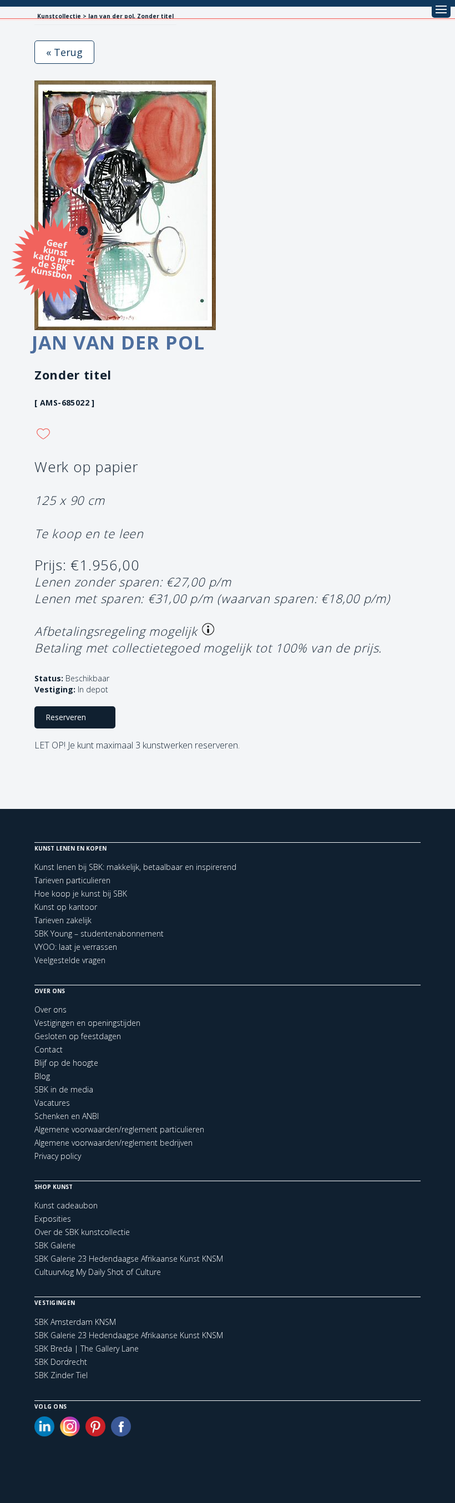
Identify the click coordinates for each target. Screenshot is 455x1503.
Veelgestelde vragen (69, 960)
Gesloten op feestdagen (77, 1036)
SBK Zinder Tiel (61, 1375)
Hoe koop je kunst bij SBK (80, 893)
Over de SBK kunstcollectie (82, 1232)
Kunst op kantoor (65, 907)
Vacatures (52, 1102)
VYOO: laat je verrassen (75, 947)
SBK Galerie (54, 1245)
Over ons (50, 1009)
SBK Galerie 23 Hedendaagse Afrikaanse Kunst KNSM (128, 1258)
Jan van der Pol (118, 342)
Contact (48, 1049)
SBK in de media (63, 1089)
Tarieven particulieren (72, 880)
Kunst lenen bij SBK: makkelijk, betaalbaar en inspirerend (135, 867)
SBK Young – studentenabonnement (99, 933)
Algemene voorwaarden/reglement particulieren (119, 1129)
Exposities (52, 1218)
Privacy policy (57, 1156)
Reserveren (66, 717)
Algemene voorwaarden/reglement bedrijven (113, 1142)
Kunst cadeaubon (66, 1205)
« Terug (64, 52)
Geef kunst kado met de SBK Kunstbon (53, 258)
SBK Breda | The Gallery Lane (86, 1349)
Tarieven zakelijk (63, 920)
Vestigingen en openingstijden (87, 1023)
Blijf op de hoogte (66, 1062)
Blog (42, 1076)
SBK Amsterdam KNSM (75, 1322)
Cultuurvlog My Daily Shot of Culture (97, 1272)
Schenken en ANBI (66, 1116)
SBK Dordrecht (60, 1362)
